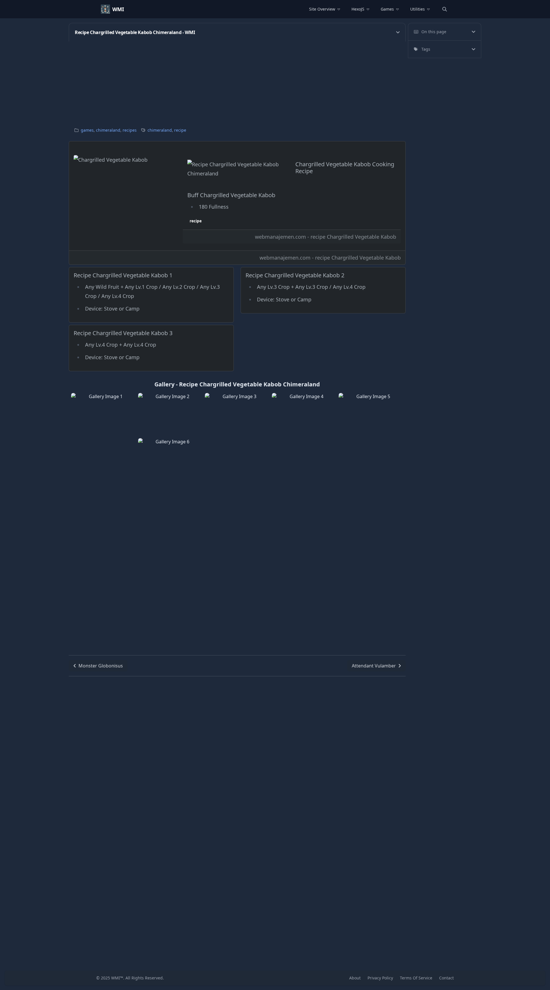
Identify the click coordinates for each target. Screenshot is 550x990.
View (103, 437)
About (355, 978)
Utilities (417, 9)
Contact (446, 978)
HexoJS (357, 9)
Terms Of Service (416, 978)
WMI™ (117, 978)
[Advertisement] (240, 82)
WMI (118, 9)
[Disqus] (237, 747)
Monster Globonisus (100, 666)
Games (387, 9)
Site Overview (322, 9)
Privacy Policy (380, 978)
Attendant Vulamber (374, 666)
